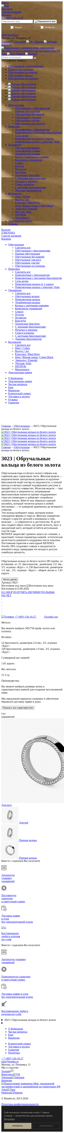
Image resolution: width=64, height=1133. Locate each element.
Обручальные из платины (23, 78)
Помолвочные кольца (27, 299)
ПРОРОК (20, 366)
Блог (11, 387)
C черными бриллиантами (30, 326)
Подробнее (9, 1119)
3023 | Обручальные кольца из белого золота (30, 1019)
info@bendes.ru (10, 34)
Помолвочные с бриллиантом (32, 275)
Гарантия (13, 402)
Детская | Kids (23, 363)
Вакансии (14, 390)
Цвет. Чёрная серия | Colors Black (34, 357)
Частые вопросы (17, 384)
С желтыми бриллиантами (30, 335)
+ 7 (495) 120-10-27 (12, 18)
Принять (17, 1126)
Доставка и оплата (19, 396)
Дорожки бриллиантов (28, 339)
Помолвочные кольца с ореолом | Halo (37, 287)
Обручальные (22, 425)
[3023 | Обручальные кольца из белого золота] (28, 432)
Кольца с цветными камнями (32, 305)
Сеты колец (22, 281)
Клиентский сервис (19, 393)
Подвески (20, 317)
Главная (6, 425)
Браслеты (20, 320)
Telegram (18, 27)
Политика (14, 1052)
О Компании (15, 378)
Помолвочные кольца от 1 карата (34, 284)
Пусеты (19, 314)
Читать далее (10, 579)
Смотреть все (23, 247)
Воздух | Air (22, 351)
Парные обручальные (20, 69)
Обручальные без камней (23, 72)
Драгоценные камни (20, 381)
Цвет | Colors (22, 348)
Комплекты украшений (28, 308)
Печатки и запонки (26, 329)
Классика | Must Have (27, 354)
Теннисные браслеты (27, 323)
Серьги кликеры (24, 332)
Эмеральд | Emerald (26, 360)
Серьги (19, 311)
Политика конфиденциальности (20, 1104)
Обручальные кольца (27, 296)
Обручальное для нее (20, 75)
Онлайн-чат (49, 27)
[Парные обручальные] (22, 84)
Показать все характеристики (18, 707)
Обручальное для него (28, 259)
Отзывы (13, 399)
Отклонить (46, 1126)
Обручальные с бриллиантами (26, 66)
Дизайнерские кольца (27, 302)
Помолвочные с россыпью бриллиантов (38, 278)
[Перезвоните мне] (45, 21)
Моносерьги (22, 369)
